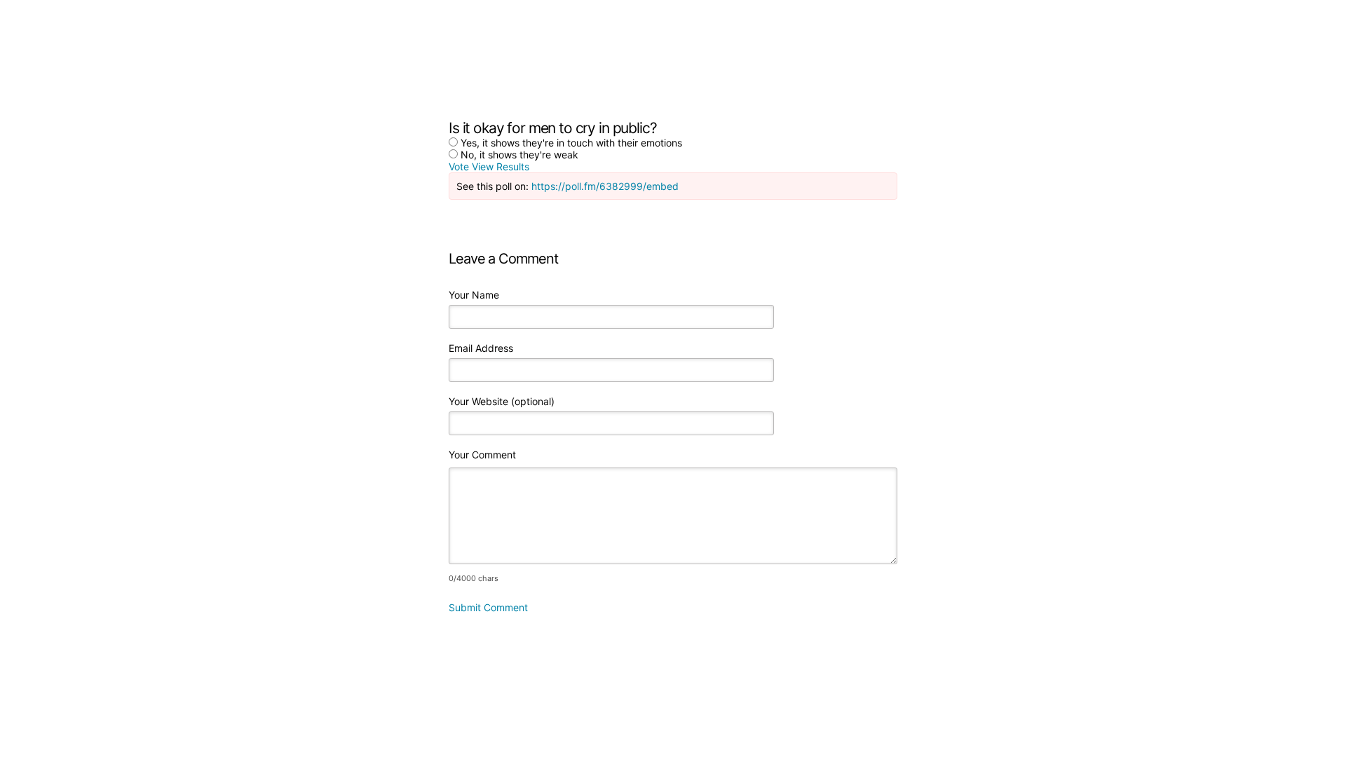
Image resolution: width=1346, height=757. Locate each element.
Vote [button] (460, 166)
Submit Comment (488, 607)
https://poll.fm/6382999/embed (605, 186)
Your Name (474, 295)
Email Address (481, 348)
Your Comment (482, 455)
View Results (500, 166)
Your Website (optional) (502, 401)
